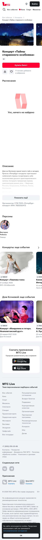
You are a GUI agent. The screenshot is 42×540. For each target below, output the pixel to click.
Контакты (6, 449)
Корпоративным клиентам (28, 406)
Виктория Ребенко (4, 233)
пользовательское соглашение (15, 530)
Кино (23, 9)
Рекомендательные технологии (29, 421)
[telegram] (11, 468)
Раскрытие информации (11, 450)
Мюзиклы (36, 9)
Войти (35, 3)
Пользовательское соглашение (29, 394)
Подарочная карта (9, 417)
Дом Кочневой (5, 336)
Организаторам (28, 411)
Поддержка (26, 402)
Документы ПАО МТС (22, 452)
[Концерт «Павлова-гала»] (17, 263)
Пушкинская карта (9, 413)
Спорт (28, 9)
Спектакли (6, 407)
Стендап (5, 410)
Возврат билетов (28, 398)
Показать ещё (21, 197)
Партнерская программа (27, 416)
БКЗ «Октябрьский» (7, 285)
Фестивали (6, 420)
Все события (12, 9)
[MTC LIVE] (6, 4)
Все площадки (7, 434)
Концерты (18, 17)
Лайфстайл (6, 431)
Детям (24, 433)
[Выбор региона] (26, 4)
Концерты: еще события (16, 247)
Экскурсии (6, 427)
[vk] (4, 468)
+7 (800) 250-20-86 (10, 446)
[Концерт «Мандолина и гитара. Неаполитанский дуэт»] (17, 312)
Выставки (6, 424)
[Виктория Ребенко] (5, 225)
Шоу (23, 430)
